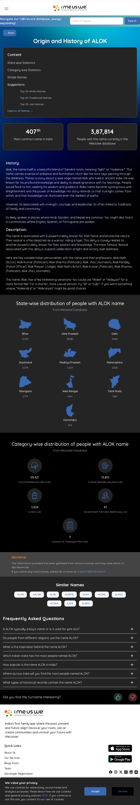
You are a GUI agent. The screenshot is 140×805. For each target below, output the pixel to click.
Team (7, 768)
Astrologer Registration (18, 773)
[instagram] (115, 772)
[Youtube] (136, 772)
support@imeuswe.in (91, 571)
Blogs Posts (11, 763)
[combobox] (97, 21)
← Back (9, 33)
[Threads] (126, 772)
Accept (95, 791)
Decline (123, 791)
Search (132, 21)
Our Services (12, 758)
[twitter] (120, 772)
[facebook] (110, 772)
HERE (45, 795)
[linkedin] (131, 772)
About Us (9, 752)
